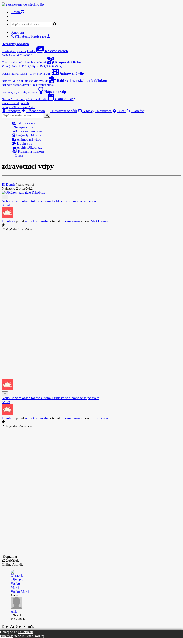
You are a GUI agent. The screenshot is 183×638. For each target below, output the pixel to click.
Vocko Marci (20, 592)
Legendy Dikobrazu (29, 135)
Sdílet (6, 205)
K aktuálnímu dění (30, 131)
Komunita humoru (30, 151)
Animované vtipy (28, 139)
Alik (14, 611)
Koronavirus (71, 221)
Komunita (9, 556)
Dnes (6, 626)
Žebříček (12, 560)
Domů (10, 184)
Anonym (13, 111)
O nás (18, 155)
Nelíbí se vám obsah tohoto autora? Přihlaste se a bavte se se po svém (50, 201)
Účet (121, 111)
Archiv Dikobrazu (29, 147)
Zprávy (88, 111)
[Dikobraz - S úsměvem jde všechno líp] (23, 4)
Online (7, 564)
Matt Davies (99, 221)
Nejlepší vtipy (22, 127)
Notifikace (103, 111)
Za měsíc (29, 626)
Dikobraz (8, 221)
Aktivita (17, 564)
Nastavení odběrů (63, 111)
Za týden (16, 626)
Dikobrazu (25, 632)
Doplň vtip (24, 143)
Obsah (16, 12)
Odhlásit (137, 111)
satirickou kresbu (37, 221)
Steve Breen (99, 418)
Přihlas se (6, 636)
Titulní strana (25, 123)
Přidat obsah (35, 111)
